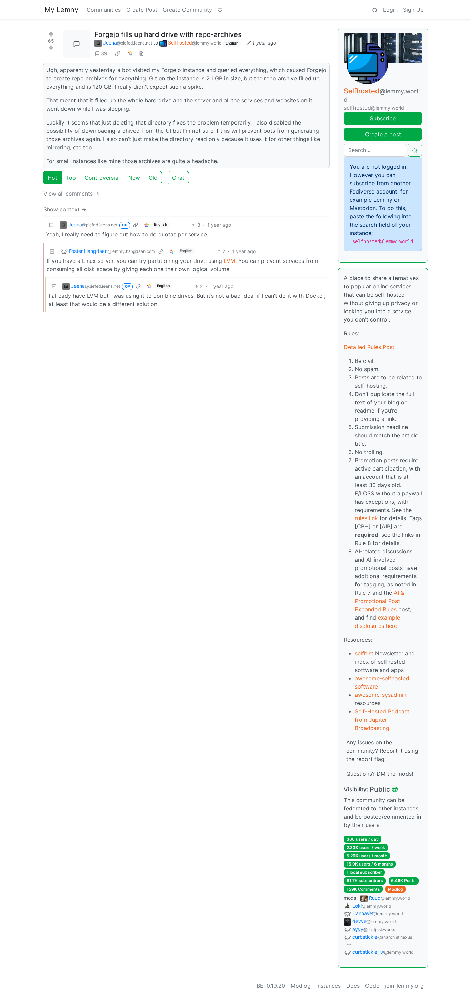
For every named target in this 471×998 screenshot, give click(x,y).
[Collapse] (51, 224)
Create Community (187, 9)
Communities (104, 9)
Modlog (395, 889)
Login (390, 9)
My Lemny (61, 10)
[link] (117, 53)
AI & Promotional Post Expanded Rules (379, 601)
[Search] (374, 10)
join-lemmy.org (404, 985)
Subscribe (383, 118)
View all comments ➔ (71, 193)
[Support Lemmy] (220, 10)
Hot (52, 177)
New (134, 177)
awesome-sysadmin (381, 694)
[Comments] (76, 44)
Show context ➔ (64, 209)
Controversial (102, 177)
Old (153, 177)
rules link (366, 518)
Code (372, 985)
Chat (178, 177)
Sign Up (413, 9)
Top (71, 177)
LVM (229, 260)
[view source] (141, 53)
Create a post (383, 134)
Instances (328, 985)
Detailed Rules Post (369, 347)
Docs (353, 985)
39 (104, 53)
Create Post (141, 9)
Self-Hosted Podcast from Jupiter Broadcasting (382, 719)
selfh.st (364, 653)
